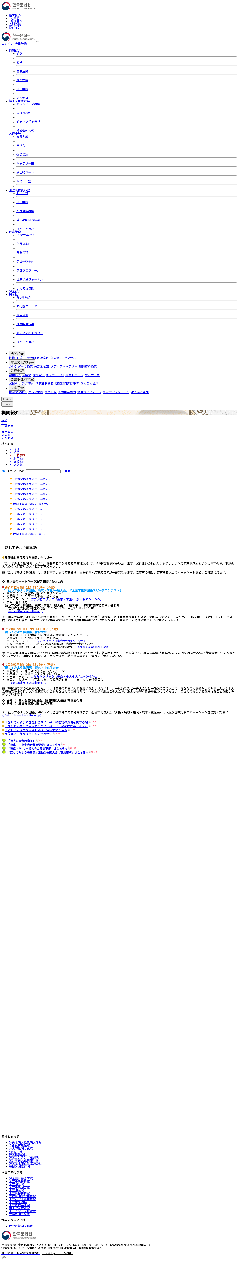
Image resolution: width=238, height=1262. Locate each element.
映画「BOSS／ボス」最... (29, 534)
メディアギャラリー (29, 121)
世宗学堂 (17, 388)
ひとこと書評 (25, 228)
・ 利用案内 (17, 458)
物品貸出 (22, 154)
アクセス (22, 98)
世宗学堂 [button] (15, 231)
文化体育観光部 (19, 1145)
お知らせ (22, 193)
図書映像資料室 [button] (19, 190)
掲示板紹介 (23, 297)
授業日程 (22, 252)
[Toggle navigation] (37, 41)
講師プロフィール (28, 270)
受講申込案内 (25, 261)
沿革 (19, 62)
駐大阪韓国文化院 (21, 1148)
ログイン (15, 27)
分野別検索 (23, 112)
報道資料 (16, 21)
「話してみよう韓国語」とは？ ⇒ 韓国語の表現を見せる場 (46, 722)
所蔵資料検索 (25, 211)
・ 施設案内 (17, 461)
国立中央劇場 (18, 1202)
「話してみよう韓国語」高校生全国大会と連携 (36, 730)
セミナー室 (23, 181)
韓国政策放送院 (19, 1208)
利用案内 (22, 89)
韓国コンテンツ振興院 (24, 1157)
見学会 (20, 145)
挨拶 (19, 53)
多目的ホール (25, 172)
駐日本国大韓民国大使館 (25, 1142)
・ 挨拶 (14, 449)
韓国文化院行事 (22, 362)
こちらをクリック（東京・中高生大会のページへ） (64, 676)
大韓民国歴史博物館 (22, 1196)
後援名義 (22, 136)
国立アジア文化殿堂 (22, 1211)
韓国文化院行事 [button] (19, 100)
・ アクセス (17, 464)
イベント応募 (16, 471)
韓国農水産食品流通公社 (25, 1163)
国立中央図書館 (19, 1187)
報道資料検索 (25, 130)
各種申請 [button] (15, 133)
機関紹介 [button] (15, 50)
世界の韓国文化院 (21, 1225)
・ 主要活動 (17, 455)
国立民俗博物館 (19, 1193)
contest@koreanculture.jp (25, 611)
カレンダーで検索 (28, 103)
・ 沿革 (14, 452)
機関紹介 (17, 354)
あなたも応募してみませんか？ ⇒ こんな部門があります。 (46, 726)
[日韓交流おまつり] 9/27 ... (31, 478)
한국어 (32, 43)
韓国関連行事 (25, 324)
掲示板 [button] (13, 294)
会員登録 (15, 24)
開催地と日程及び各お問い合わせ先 (28, 733)
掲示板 (15, 18)
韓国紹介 (15, 15)
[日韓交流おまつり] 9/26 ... (31, 493)
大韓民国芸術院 (19, 1214)
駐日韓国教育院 (19, 1166)
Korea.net (15, 1151)
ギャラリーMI (25, 163)
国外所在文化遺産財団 (24, 1160)
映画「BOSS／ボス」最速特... (32, 503)
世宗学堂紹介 (25, 234)
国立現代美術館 (19, 1205)
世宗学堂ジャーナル (29, 279)
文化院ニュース (26, 306)
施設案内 (22, 80)
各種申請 (17, 371)
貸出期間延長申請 (28, 219)
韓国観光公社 (18, 1154)
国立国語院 (16, 1184)
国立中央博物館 (19, 1181)
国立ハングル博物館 (22, 1199)
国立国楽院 (16, 1190)
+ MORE (66, 471)
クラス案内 (23, 243)
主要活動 (22, 71)
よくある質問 (25, 288)
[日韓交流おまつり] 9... (29, 508)
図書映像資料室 (22, 379)
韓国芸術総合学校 (21, 1178)
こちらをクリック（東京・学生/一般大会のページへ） (66, 599)
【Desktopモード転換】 (57, 1253)
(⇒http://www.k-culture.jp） (22, 715)
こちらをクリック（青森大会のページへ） (58, 640)
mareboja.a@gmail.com (93, 646)
